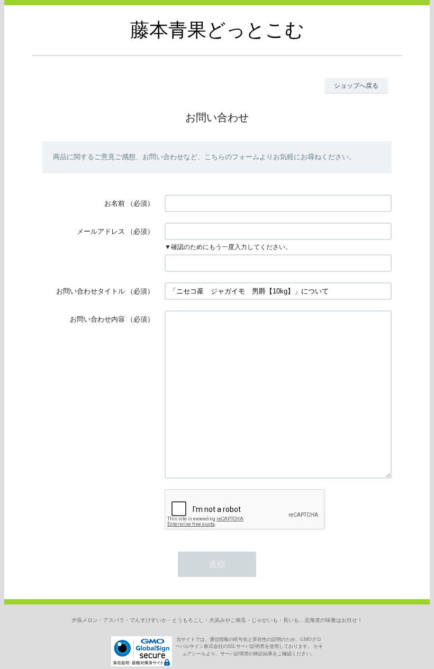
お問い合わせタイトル (90, 291)
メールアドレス (101, 231)
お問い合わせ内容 (97, 319)
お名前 (114, 203)
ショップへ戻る (356, 85)
